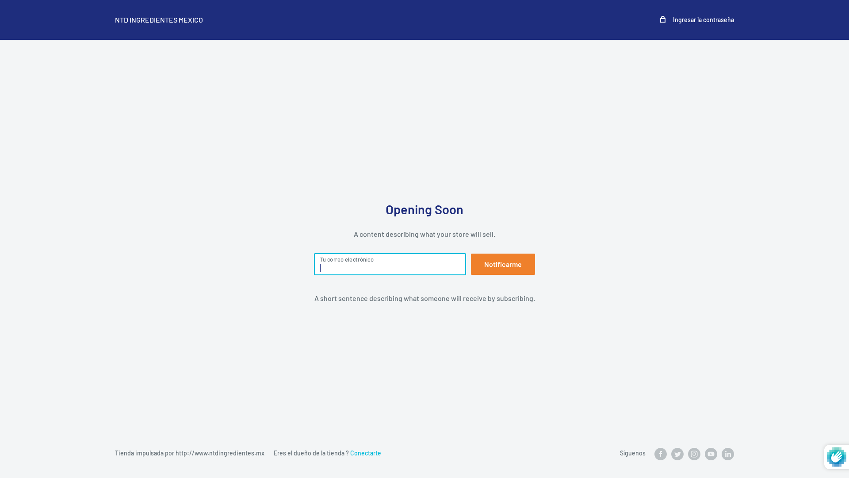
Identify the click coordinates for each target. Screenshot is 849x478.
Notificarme (503, 264)
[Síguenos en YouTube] (711, 453)
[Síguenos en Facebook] (660, 453)
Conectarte (365, 453)
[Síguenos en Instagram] (694, 453)
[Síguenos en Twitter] (677, 453)
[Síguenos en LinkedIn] (728, 453)
